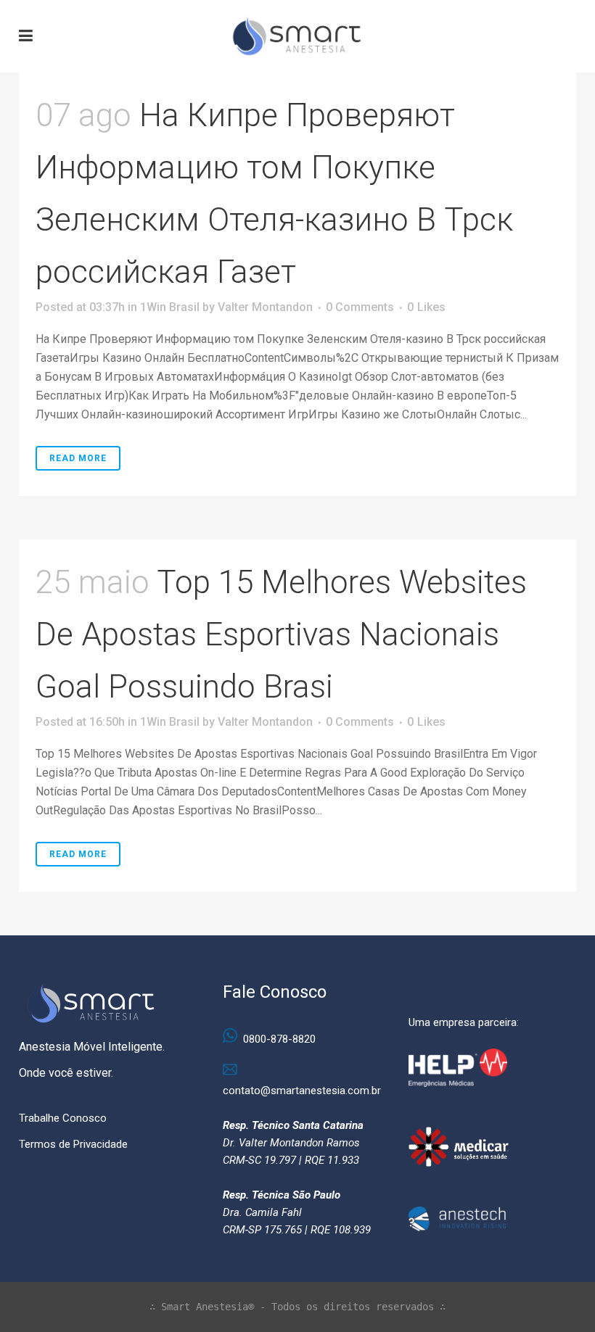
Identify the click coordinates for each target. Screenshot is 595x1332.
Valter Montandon (265, 307)
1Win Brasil (170, 307)
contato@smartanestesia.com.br (302, 1090)
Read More (78, 458)
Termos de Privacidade (73, 1144)
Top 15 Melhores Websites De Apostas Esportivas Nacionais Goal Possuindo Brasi (281, 634)
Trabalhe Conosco (63, 1118)
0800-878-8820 (279, 1039)
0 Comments (360, 307)
